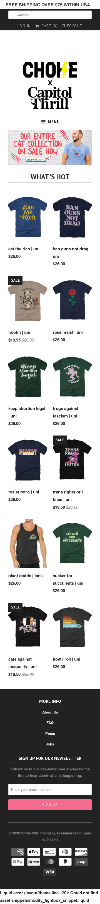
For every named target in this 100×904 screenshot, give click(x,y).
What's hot (50, 176)
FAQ (50, 722)
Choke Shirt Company (38, 833)
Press (50, 733)
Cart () (49, 25)
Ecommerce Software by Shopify (66, 836)
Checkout (72, 25)
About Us (50, 712)
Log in (24, 25)
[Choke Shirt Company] (50, 85)
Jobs (50, 744)
